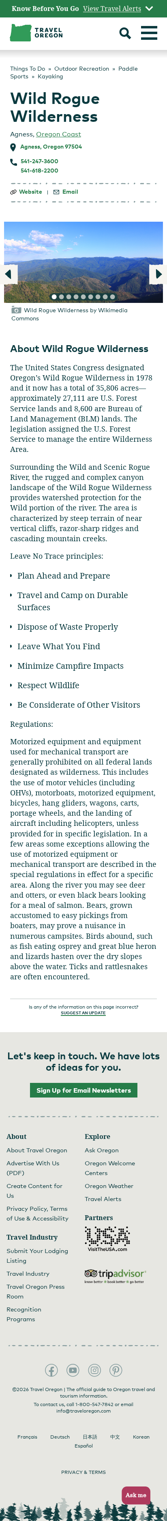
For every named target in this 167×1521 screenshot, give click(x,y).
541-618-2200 (39, 170)
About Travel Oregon (36, 1150)
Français (27, 1437)
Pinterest (115, 1370)
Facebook (51, 1370)
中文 (115, 1437)
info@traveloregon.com (83, 1411)
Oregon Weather (109, 1185)
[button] (133, 1495)
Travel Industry (27, 1273)
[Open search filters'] (125, 34)
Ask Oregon (102, 1150)
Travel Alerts (103, 1198)
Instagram (94, 1370)
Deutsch (60, 1437)
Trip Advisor (115, 1277)
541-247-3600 (39, 161)
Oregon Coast (58, 134)
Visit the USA (107, 1239)
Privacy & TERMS (83, 1472)
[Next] (158, 274)
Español (84, 1446)
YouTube (72, 1370)
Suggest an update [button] (83, 1012)
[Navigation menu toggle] (149, 33)
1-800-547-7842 (94, 1404)
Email (70, 191)
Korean (141, 1437)
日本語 (90, 1437)
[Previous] (9, 274)
